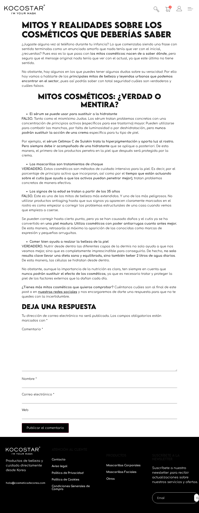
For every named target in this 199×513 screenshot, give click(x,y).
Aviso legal (59, 466)
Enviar (197, 498)
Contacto (58, 459)
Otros (110, 478)
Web (25, 410)
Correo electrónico (38, 394)
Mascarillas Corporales (123, 465)
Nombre (29, 378)
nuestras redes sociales (57, 292)
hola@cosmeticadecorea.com (25, 483)
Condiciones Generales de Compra (71, 487)
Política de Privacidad (68, 472)
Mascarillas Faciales (121, 471)
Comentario (32, 329)
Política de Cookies (65, 479)
